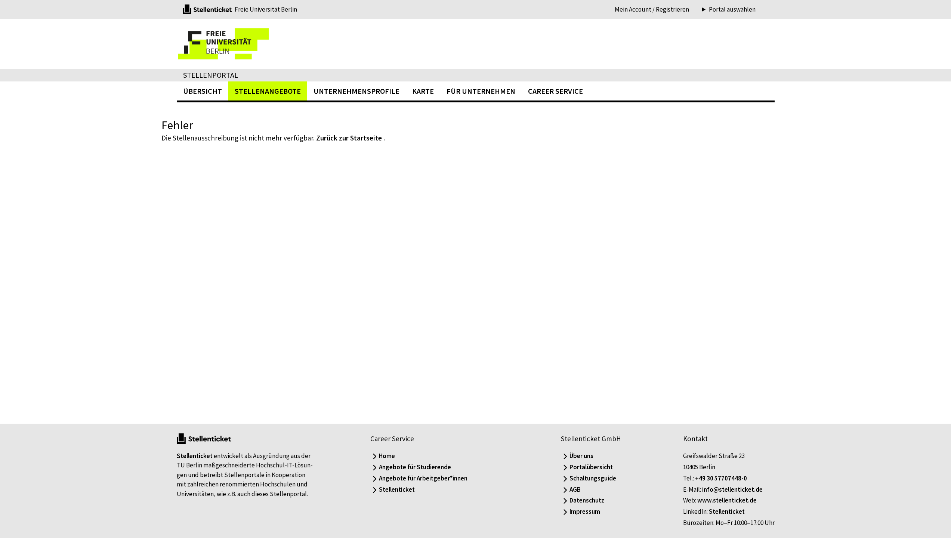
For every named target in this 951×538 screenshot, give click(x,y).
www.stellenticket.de (727, 500)
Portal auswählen (732, 9)
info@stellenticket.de (732, 489)
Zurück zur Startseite (349, 137)
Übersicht (202, 91)
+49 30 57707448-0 (721, 478)
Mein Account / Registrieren (652, 9)
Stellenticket (195, 456)
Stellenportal (210, 75)
